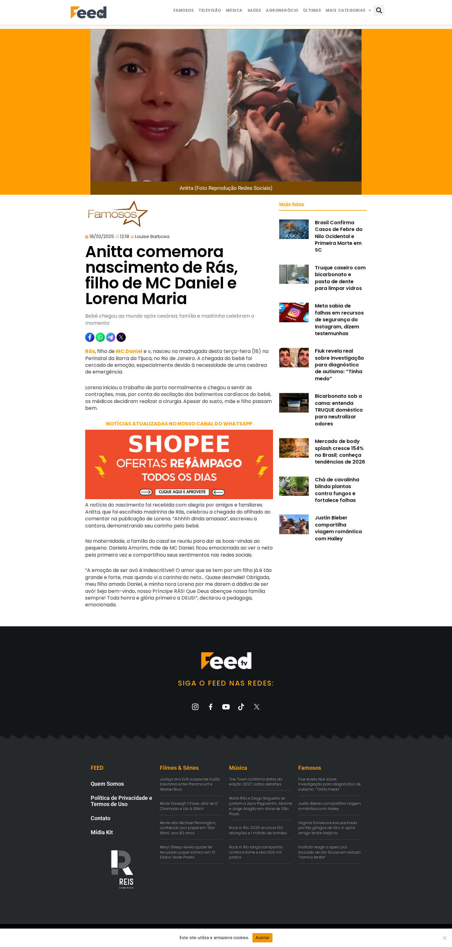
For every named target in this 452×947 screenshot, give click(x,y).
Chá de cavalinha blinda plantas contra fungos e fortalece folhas (337, 490)
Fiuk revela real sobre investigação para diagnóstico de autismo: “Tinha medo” (339, 364)
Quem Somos (107, 784)
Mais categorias (346, 10)
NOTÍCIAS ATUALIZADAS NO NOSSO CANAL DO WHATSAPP (179, 423)
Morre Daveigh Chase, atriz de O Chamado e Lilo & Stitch (189, 806)
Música (234, 10)
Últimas (312, 10)
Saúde (254, 10)
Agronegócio (282, 10)
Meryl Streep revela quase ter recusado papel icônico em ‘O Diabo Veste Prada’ (187, 852)
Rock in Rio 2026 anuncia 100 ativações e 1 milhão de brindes (258, 830)
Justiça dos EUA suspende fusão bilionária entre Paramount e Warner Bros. (190, 784)
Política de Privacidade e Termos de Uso (121, 801)
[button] (379, 10)
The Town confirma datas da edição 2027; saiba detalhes (255, 782)
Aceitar (263, 937)
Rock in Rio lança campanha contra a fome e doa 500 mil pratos (256, 852)
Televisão (210, 10)
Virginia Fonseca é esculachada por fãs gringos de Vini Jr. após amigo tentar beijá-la (327, 828)
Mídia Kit (102, 832)
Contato (100, 818)
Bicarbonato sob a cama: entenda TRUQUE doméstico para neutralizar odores (339, 410)
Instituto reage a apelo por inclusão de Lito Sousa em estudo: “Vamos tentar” (329, 852)
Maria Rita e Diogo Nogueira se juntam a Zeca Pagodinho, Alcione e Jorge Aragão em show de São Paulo (260, 806)
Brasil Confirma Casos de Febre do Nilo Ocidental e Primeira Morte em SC (339, 236)
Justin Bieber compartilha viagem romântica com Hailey (338, 528)
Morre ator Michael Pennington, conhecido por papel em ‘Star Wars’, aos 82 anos (188, 828)
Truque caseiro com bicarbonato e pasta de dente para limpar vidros (340, 278)
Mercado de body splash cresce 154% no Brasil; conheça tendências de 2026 (340, 451)
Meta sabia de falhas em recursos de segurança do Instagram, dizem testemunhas (339, 319)
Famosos (183, 10)
